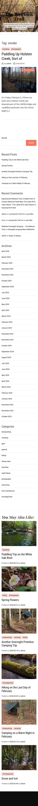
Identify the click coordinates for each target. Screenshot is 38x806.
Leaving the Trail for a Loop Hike (21, 214)
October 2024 (7, 346)
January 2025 (7, 328)
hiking (4, 455)
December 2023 (7, 405)
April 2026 (5, 251)
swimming (5, 485)
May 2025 (5, 304)
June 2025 (6, 298)
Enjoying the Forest (9, 208)
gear (3, 444)
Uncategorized (7, 497)
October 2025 (7, 281)
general (4, 449)
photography (16, 49)
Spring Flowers (7, 166)
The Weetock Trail (19, 16)
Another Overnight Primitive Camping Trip (17, 172)
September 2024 (8, 352)
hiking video (6, 461)
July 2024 (5, 363)
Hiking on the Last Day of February (14, 177)
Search (4, 138)
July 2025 (5, 293)
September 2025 (8, 287)
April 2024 (5, 381)
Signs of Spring (15, 236)
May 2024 (5, 375)
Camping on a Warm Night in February (16, 183)
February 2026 (7, 263)
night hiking (6, 473)
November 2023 (7, 411)
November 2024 (7, 340)
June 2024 (6, 369)
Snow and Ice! (10, 778)
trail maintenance (8, 491)
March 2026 (6, 257)
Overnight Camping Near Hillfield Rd (21, 229)
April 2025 (5, 310)
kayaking (5, 49)
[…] (8, 111)
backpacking (6, 432)
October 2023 (7, 417)
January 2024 (7, 399)
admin (9, 64)
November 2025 (7, 275)
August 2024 (6, 357)
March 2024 (6, 387)
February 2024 (7, 393)
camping (5, 438)
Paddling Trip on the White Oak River (15, 160)
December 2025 (7, 269)
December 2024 (7, 334)
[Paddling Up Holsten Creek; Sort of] (19, 80)
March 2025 (6, 316)
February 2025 (7, 322)
